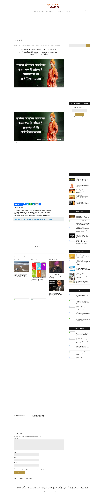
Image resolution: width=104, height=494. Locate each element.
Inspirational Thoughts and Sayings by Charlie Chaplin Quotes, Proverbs (82, 230)
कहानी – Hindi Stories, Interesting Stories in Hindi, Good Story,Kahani (82, 348)
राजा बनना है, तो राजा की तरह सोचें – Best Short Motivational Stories (82, 334)
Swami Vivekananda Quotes (39, 49)
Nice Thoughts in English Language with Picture (82, 242)
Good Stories (62, 38)
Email (15, 457)
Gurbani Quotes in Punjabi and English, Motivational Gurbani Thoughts (83, 263)
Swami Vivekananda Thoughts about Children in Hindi (28, 213)
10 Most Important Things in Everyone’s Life (83, 320)
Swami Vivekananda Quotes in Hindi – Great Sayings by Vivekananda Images (33, 210)
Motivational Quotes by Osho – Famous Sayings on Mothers (83, 314)
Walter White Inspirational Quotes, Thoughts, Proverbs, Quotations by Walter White (38, 415)
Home (15, 45)
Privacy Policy (29, 478)
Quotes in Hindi (57, 48)
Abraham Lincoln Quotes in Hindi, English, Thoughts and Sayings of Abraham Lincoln (83, 223)
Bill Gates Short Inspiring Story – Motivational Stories (83, 359)
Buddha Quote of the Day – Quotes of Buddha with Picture (83, 197)
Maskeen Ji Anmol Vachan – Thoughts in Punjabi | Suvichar (83, 308)
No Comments (44, 56)
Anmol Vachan (52, 38)
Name (15, 452)
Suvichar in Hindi (25, 49)
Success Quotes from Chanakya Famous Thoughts (82, 203)
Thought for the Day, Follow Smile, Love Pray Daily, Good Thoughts (82, 302)
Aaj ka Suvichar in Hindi (22, 45)
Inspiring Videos (18, 40)
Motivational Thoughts (33, 38)
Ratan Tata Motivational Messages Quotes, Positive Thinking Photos (55, 294)
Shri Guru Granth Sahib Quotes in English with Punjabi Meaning (83, 269)
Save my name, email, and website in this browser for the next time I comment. (31, 469)
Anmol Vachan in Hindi (34, 48)
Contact (21, 478)
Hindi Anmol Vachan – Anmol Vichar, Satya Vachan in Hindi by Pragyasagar (32, 212)
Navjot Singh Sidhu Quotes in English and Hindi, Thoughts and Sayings (56, 276)
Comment (16, 438)
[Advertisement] (52, 25)
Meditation (76, 38)
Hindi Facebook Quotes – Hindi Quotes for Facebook (82, 217)
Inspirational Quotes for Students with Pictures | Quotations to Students (37, 281)
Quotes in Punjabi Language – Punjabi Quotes (83, 256)
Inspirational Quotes (19, 38)
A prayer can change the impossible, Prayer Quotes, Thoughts (82, 236)
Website (15, 462)
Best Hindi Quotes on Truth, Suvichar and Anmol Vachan (82, 180)
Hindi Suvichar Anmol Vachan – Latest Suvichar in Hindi (21, 414)
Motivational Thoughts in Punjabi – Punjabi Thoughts (82, 282)
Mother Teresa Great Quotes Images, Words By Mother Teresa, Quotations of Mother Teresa (21, 276)
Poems (69, 38)
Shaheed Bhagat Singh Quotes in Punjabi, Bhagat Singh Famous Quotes (83, 276)
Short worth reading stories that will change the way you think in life (82, 341)
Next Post (51, 251)
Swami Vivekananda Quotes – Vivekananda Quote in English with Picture (32, 215)
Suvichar (43, 38)
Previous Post (26, 251)
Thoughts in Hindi (51, 49)
